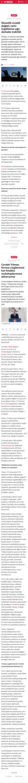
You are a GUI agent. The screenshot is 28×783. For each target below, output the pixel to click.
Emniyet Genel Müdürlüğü (11, 244)
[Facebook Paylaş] (6, 85)
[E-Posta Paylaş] (25, 85)
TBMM (10, 347)
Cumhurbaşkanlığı (7, 445)
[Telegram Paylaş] (17, 85)
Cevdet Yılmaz (6, 354)
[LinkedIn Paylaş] (14, 85)
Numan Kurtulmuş (7, 349)
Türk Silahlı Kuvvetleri (14, 241)
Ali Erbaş (4, 364)
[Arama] (26, 2)
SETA (3, 108)
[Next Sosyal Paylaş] (2, 85)
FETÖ (22, 244)
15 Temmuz (5, 91)
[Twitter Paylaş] (10, 85)
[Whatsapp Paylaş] (21, 85)
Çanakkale (15, 604)
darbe (12, 91)
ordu (3, 169)
